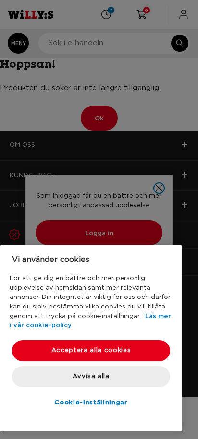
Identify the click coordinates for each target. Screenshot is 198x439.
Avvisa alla (91, 376)
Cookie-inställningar (90, 402)
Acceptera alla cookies (91, 350)
